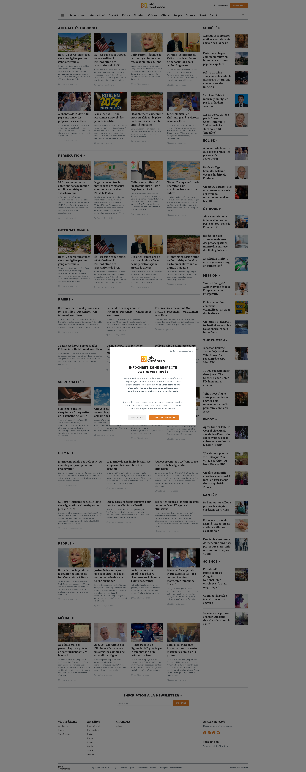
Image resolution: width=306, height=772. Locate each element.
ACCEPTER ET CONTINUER (164, 418)
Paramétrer (137, 418)
